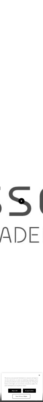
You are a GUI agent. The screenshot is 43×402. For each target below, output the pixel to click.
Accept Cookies (29, 390)
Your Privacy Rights (21, 396)
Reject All (14, 390)
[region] (22, 386)
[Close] (39, 375)
